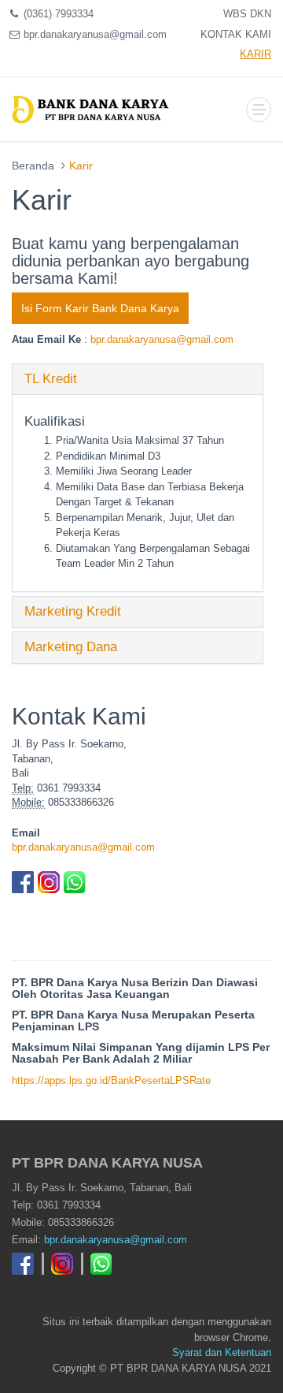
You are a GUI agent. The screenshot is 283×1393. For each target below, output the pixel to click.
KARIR (255, 54)
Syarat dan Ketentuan (221, 1352)
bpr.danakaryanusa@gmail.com (161, 339)
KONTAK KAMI (235, 34)
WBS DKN (247, 14)
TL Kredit (50, 378)
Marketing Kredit (72, 611)
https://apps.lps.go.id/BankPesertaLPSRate (111, 1080)
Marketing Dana (70, 646)
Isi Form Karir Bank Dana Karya (100, 308)
